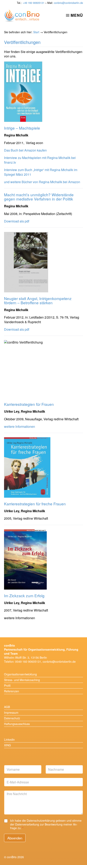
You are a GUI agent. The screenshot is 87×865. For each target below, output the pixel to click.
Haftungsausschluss (17, 724)
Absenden (14, 837)
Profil (7, 685)
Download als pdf (16, 221)
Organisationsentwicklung (20, 674)
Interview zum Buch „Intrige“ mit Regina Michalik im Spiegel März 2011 (40, 172)
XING (7, 745)
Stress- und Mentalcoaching (22, 680)
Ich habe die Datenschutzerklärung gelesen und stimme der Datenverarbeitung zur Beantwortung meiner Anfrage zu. (46, 824)
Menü (77, 15)
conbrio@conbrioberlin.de (68, 3)
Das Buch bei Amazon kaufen (25, 150)
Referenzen (11, 691)
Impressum (11, 712)
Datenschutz (12, 718)
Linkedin (9, 739)
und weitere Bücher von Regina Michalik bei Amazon (42, 182)
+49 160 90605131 (33, 3)
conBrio (22, 16)
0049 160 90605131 (28, 661)
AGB (7, 707)
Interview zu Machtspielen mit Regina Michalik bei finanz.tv (40, 159)
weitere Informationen (19, 426)
